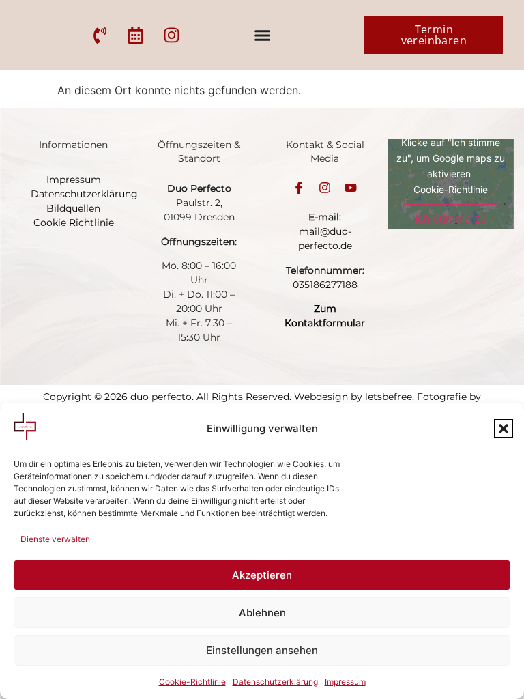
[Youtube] (351, 188)
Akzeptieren (262, 575)
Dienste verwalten (55, 539)
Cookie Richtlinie (73, 222)
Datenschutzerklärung (275, 681)
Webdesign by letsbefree (353, 396)
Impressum (345, 681)
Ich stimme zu (450, 218)
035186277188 (325, 285)
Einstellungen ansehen (262, 650)
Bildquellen (73, 208)
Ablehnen (262, 612)
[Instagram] (325, 188)
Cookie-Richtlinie (192, 681)
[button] (503, 429)
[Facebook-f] (299, 188)
